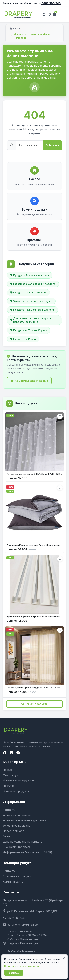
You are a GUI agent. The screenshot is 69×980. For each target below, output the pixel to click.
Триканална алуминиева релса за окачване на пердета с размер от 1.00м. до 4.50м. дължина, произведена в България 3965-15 (34, 616)
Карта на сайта (13, 881)
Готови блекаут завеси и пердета (34, 283)
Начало (17, 28)
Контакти (9, 809)
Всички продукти (36, 704)
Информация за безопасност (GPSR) (27, 852)
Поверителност (13, 831)
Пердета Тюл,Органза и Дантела (34, 309)
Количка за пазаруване (18, 780)
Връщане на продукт (17, 876)
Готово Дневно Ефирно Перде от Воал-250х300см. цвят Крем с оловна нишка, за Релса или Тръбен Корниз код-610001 (34, 687)
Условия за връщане (16, 825)
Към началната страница (31, 380)
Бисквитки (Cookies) (16, 847)
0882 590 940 (51, 3)
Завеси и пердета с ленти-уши (32, 301)
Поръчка (8, 785)
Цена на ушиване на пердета (22, 841)
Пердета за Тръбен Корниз (30, 330)
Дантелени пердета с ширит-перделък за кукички (32, 320)
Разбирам (14, 972)
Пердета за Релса (24, 339)
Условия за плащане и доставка (24, 820)
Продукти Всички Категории (31, 275)
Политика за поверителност (21, 966)
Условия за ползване (17, 815)
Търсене (54, 145)
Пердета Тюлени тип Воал (29, 292)
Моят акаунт (11, 775)
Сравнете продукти (16, 791)
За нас (7, 836)
